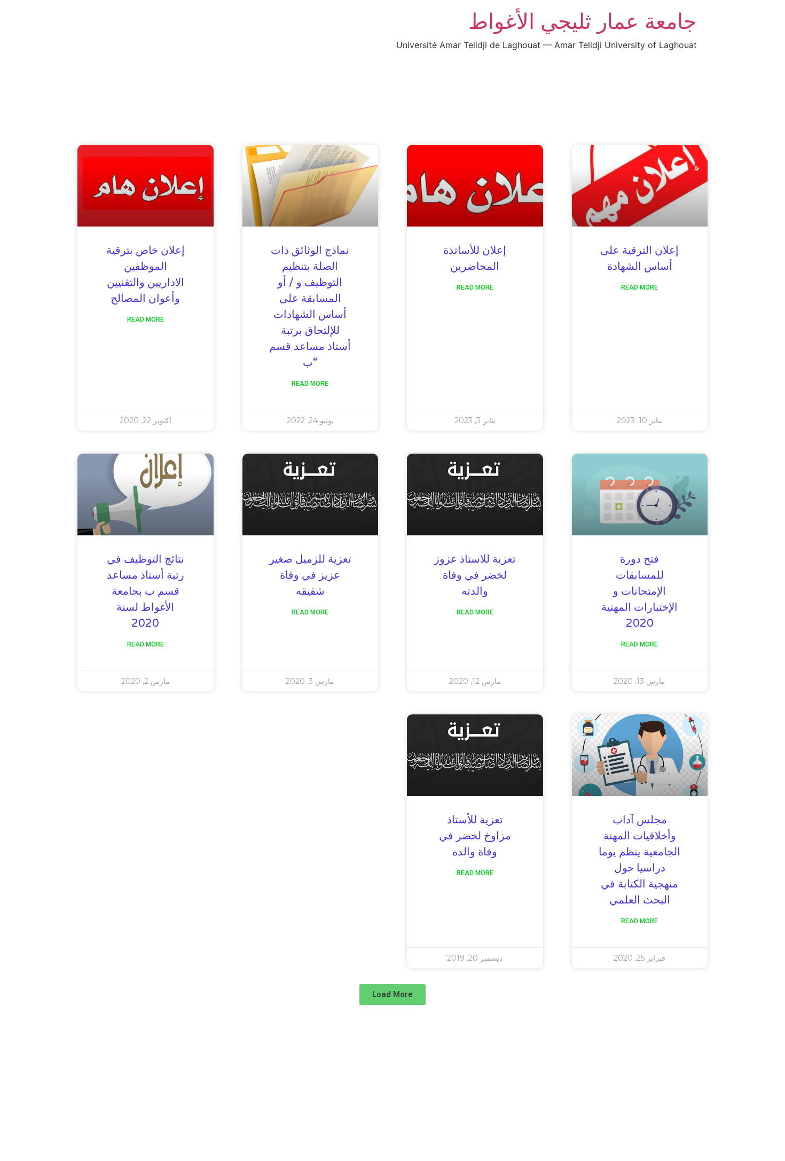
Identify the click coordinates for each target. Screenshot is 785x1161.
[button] (392, 994)
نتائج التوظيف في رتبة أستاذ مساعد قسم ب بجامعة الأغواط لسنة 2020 (145, 591)
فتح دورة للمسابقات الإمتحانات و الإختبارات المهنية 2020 (639, 591)
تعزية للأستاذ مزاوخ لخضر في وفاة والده (475, 836)
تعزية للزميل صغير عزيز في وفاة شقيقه (310, 575)
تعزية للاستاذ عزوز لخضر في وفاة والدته (475, 575)
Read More (639, 287)
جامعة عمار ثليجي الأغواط (582, 21)
